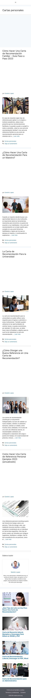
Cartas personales (10, 141)
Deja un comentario (11, 143)
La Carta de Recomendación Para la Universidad (14, 254)
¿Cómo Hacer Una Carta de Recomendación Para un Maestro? (14, 155)
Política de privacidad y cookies (15, 690)
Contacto (23, 692)
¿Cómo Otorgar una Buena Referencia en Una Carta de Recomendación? (15, 354)
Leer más (16, 136)
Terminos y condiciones (12, 692)
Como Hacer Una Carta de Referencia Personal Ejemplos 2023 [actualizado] (14, 458)
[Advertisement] (15, 31)
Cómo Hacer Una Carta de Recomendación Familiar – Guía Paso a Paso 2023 (14, 55)
